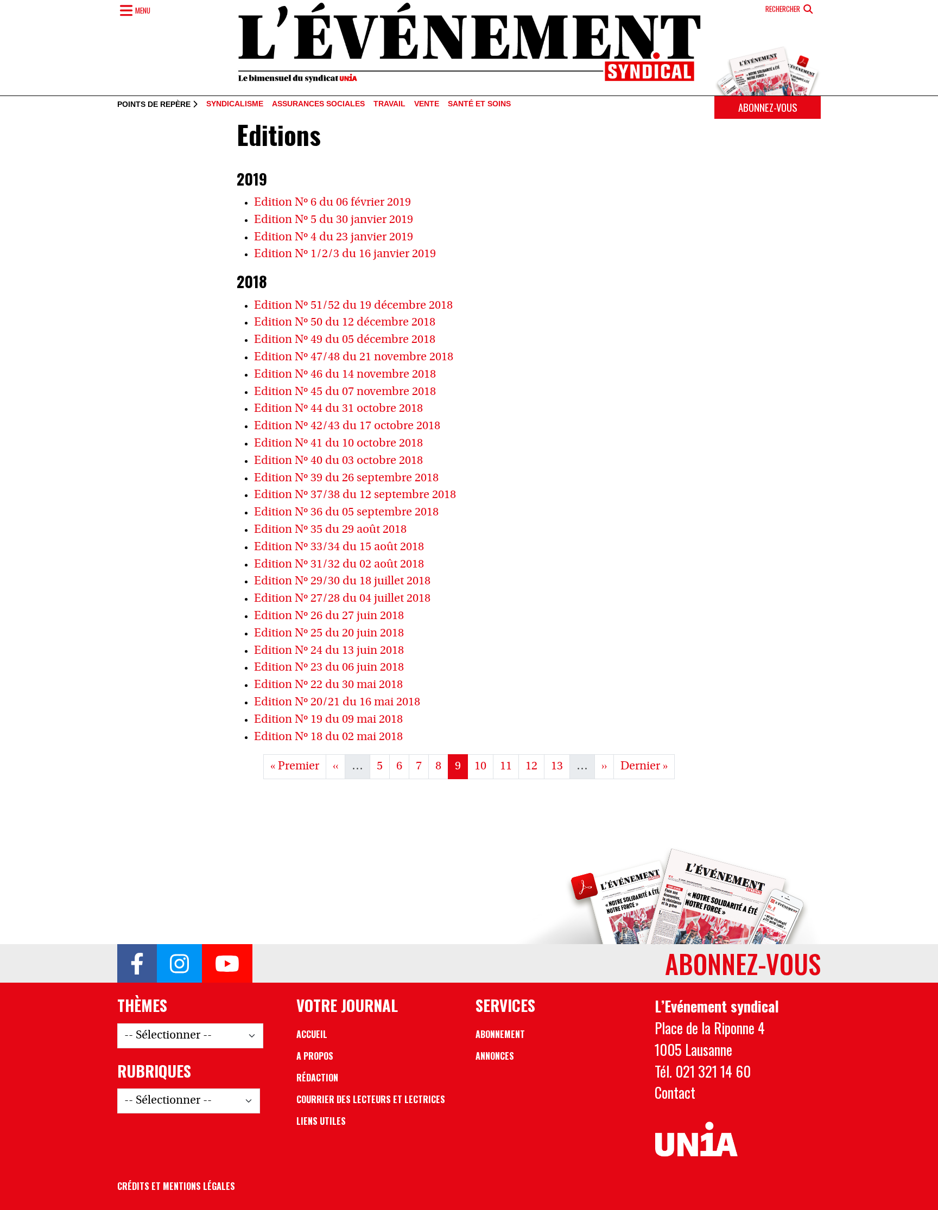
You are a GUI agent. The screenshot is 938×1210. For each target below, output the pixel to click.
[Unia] (696, 1139)
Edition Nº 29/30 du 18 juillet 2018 (342, 581)
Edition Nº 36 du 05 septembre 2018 (346, 512)
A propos (314, 1055)
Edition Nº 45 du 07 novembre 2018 (345, 392)
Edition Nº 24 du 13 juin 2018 (329, 651)
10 (483, 766)
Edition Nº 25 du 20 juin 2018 (329, 633)
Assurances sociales (318, 104)
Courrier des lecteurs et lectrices (370, 1099)
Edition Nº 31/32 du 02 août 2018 (339, 564)
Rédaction (317, 1077)
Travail (389, 104)
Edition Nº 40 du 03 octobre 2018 (338, 461)
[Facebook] (137, 963)
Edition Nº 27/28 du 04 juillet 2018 (342, 598)
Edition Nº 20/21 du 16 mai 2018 (337, 702)
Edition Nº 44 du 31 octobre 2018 (338, 409)
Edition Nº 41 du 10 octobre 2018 (338, 443)
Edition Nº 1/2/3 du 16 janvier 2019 (345, 254)
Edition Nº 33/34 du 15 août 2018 (339, 547)
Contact (675, 1092)
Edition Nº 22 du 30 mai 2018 (328, 685)
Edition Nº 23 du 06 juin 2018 (329, 667)
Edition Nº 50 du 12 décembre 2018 (344, 322)
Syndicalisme (234, 104)
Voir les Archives (469, 801)
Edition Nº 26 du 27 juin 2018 (329, 616)
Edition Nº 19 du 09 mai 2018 (328, 719)
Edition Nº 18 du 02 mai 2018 (328, 737)
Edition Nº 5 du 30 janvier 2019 (333, 220)
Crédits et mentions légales (176, 1186)
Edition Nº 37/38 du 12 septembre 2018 (355, 495)
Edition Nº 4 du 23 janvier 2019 (333, 237)
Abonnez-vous (767, 107)
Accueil (311, 1034)
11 (509, 766)
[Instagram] (179, 963)
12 (534, 766)
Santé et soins (479, 104)
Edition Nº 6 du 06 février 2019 (332, 202)
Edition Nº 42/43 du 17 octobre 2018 (347, 426)
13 (560, 766)
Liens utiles (321, 1121)
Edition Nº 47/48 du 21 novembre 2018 (353, 357)
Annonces (495, 1055)
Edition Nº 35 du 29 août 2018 (330, 530)
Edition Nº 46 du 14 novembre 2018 (345, 374)
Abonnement (500, 1034)
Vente (426, 104)
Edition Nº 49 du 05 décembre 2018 (344, 340)
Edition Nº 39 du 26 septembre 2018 (346, 478)
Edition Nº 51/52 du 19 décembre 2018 (353, 305)
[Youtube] (227, 963)
